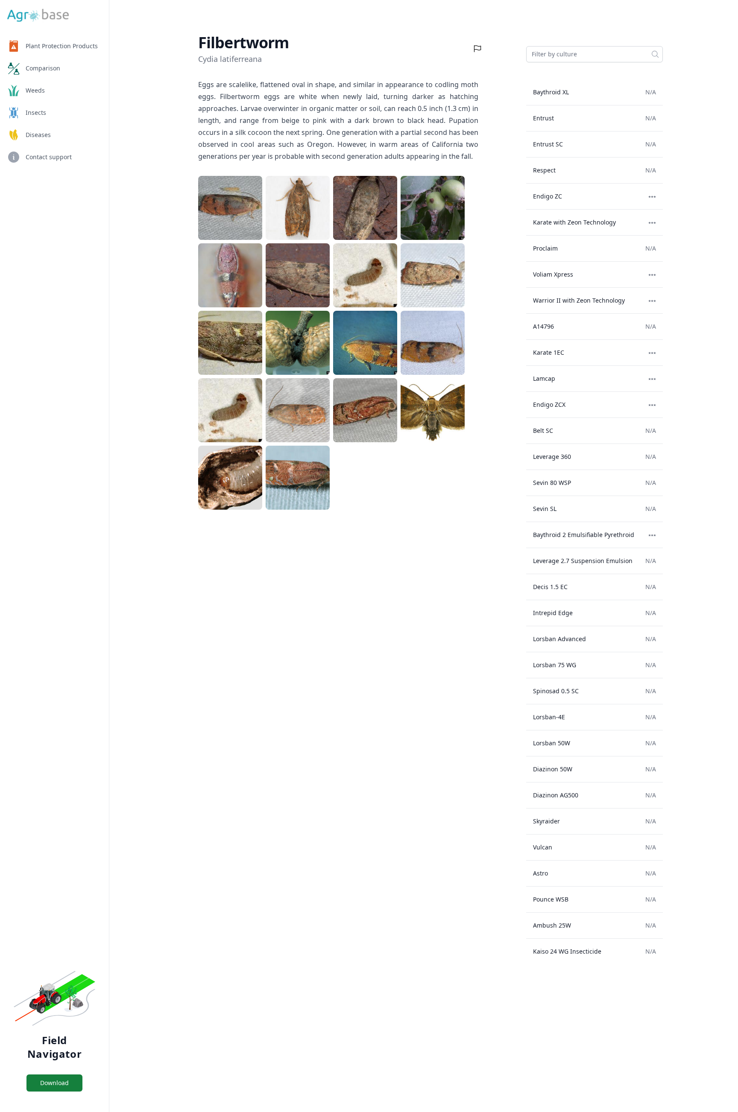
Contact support (49, 157)
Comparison (43, 68)
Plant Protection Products (62, 46)
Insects (36, 112)
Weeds (35, 90)
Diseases (38, 135)
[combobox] (594, 54)
